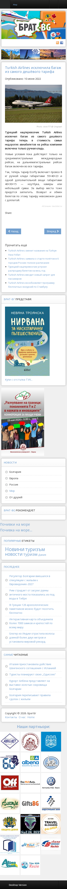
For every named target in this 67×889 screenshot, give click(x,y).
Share (8, 213)
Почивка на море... (16, 530)
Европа (13, 478)
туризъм (35, 549)
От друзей (15, 497)
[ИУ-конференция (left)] (22, 421)
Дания (42, 554)
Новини (14, 549)
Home (31, 717)
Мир (12, 490)
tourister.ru (57, 206)
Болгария (15, 472)
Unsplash (58, 126)
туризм (30, 554)
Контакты (11, 717)
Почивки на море (15, 524)
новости (14, 554)
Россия (13, 484)
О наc (22, 717)
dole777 (47, 126)
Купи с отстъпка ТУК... (19, 379)
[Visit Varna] (33, 54)
